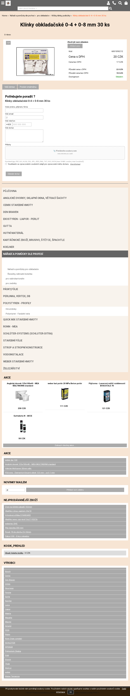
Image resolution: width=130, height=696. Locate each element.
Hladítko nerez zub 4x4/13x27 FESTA (21, 519)
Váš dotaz (10, 87)
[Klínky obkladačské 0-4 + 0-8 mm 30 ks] (35, 61)
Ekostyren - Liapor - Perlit (21, 219)
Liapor (7, 609)
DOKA (7, 584)
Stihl (7, 655)
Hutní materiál (13, 232)
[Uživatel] (109, 4)
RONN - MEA (10, 326)
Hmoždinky (11, 309)
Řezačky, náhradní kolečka (20, 274)
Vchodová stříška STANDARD (18, 515)
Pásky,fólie (10, 289)
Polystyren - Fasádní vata (18, 313)
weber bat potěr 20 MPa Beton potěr (65, 383)
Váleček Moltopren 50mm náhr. (18, 468)
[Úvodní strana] (8, 3)
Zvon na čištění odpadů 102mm (18, 507)
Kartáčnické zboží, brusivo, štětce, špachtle (34, 239)
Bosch (8, 571)
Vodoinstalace (13, 354)
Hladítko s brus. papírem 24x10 (18, 511)
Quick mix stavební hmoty (20, 319)
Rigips (7, 634)
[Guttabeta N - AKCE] (23, 426)
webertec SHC (11, 524)
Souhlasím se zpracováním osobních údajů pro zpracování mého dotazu (38, 164)
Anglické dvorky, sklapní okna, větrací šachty (35, 198)
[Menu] (3, 3)
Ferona (8, 592)
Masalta (8, 618)
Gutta (7, 226)
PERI (7, 630)
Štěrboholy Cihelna (13, 651)
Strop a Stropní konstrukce (23, 347)
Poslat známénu (28, 87)
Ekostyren (9, 588)
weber (7, 672)
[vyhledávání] (121, 4)
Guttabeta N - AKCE (23, 416)
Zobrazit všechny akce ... (65, 445)
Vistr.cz (8, 668)
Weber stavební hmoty (18, 361)
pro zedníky (11, 283)
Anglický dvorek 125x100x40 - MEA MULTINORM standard (30, 464)
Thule (7, 664)
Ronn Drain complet (13, 639)
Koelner (8, 246)
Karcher (8, 601)
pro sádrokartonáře (15, 278)
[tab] (9, 87)
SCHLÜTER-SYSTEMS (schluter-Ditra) (28, 333)
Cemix (7, 576)
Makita (8, 613)
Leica (7, 605)
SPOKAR (9, 647)
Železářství (11, 368)
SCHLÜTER (10, 643)
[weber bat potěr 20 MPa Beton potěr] (65, 394)
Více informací (75, 164)
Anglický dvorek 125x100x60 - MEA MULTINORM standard (23, 384)
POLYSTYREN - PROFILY (17, 303)
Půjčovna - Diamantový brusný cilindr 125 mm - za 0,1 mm (30, 473)
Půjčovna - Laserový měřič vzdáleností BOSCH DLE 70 (107, 384)
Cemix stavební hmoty (18, 205)
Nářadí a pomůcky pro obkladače (23, 269)
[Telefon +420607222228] (115, 5)
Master (8, 622)
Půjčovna (10, 191)
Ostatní (8, 626)
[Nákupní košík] (127, 4)
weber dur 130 (11, 460)
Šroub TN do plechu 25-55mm (18, 532)
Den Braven (10, 212)
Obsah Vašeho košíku (14, 553)
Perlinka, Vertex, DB (16, 296)
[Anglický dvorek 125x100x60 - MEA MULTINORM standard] (22, 396)
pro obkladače (12, 260)
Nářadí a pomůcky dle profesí (23, 253)
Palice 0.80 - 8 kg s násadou (17, 536)
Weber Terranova (12, 676)
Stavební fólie (12, 340)
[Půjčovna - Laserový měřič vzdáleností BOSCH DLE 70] (107, 396)
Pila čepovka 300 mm (14, 528)
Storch (8, 660)
